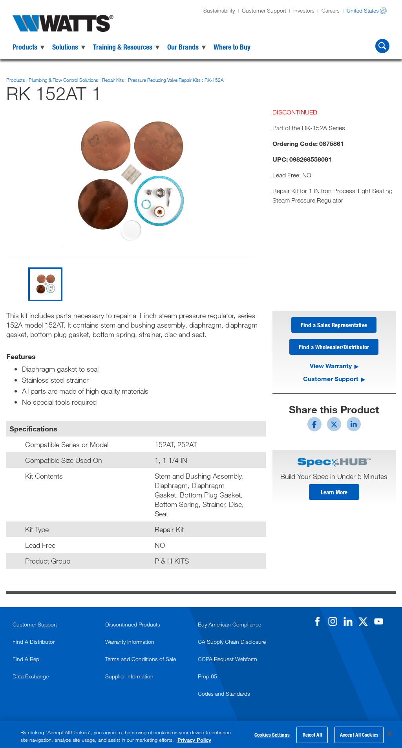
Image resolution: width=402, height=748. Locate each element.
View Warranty (331, 365)
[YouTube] (378, 621)
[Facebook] (317, 621)
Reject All (312, 734)
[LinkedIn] (348, 621)
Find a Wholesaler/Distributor (334, 346)
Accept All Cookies (359, 734)
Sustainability (219, 10)
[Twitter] (363, 621)
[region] (201, 734)
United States (363, 10)
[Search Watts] (382, 46)
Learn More (334, 492)
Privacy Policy (194, 740)
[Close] (389, 733)
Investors (303, 10)
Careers (331, 10)
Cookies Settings (272, 734)
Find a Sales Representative (334, 324)
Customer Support (264, 10)
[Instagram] (332, 621)
